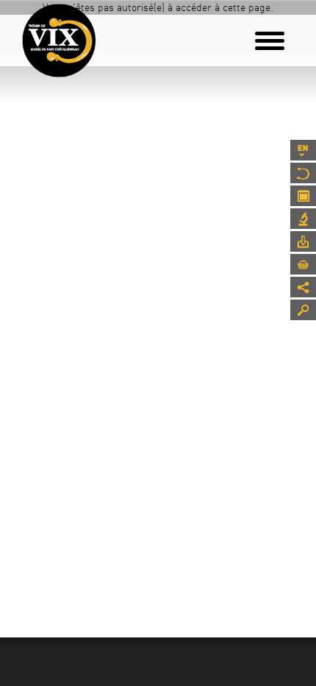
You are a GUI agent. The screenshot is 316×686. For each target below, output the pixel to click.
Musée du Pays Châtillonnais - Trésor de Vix (107, 33)
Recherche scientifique (303, 218)
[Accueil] (59, 40)
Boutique (303, 264)
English (303, 150)
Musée (303, 173)
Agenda (303, 195)
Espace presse (303, 241)
